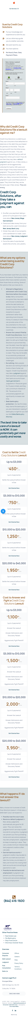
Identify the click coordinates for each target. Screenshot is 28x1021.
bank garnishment (13, 381)
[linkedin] (15, 1010)
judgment (17, 373)
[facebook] (12, 1010)
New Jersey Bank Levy (11, 228)
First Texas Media (14, 1006)
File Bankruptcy (10, 938)
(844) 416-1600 (14, 901)
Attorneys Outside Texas (14, 943)
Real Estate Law (10, 936)
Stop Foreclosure (11, 940)
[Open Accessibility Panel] (3, 511)
